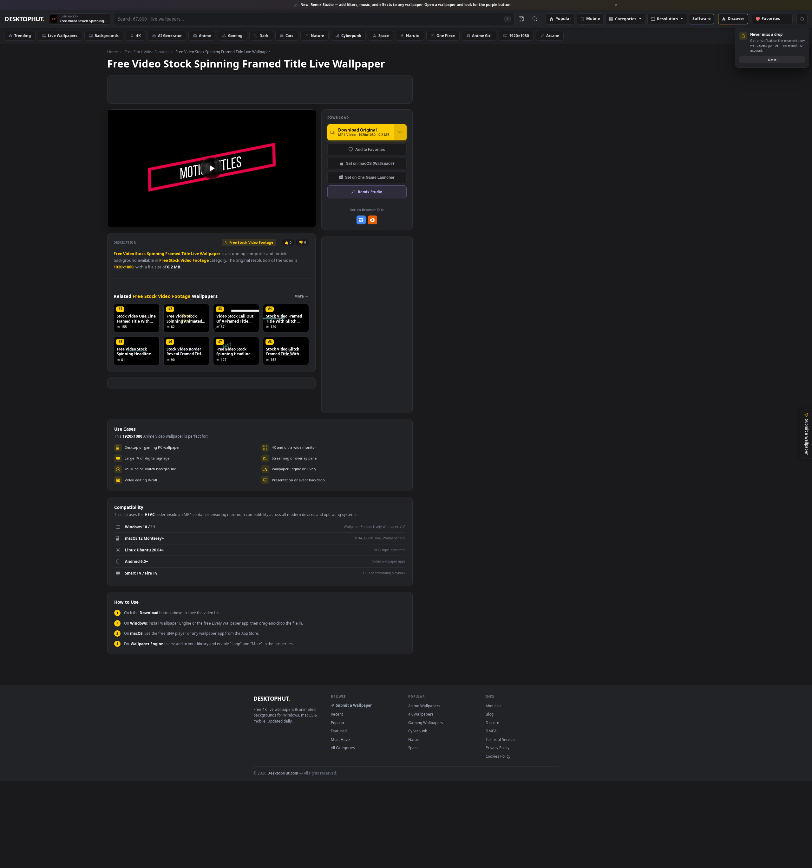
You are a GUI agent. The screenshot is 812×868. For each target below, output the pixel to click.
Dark (263, 35)
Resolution (667, 19)
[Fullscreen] (308, 222)
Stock (140, 253)
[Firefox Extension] (372, 220)
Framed (172, 253)
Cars (289, 35)
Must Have (340, 739)
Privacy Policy (497, 747)
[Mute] (273, 222)
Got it (772, 59)
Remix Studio (370, 191)
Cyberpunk (351, 35)
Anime (205, 35)
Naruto (412, 35)
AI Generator (170, 35)
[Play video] (211, 168)
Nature (317, 35)
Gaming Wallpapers (425, 722)
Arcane (552, 35)
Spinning (155, 253)
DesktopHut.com (282, 772)
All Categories (343, 747)
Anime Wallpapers (424, 705)
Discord (492, 722)
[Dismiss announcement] (616, 5)
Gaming (235, 35)
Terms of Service (500, 739)
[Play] (115, 222)
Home (112, 51)
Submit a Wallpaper (354, 705)
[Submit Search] (535, 19)
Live (195, 253)
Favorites (774, 19)
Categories (625, 19)
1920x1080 (124, 267)
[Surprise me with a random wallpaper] (521, 19)
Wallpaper (210, 253)
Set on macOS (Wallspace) (370, 163)
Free (118, 253)
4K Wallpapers (421, 714)
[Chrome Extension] (361, 220)
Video (128, 253)
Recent (337, 714)
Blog (490, 714)
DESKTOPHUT (271, 698)
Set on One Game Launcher (370, 177)
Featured (339, 730)
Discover (736, 19)
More (299, 296)
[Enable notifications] (801, 19)
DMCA (491, 730)
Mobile (593, 19)
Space (383, 35)
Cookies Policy (498, 756)
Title (185, 253)
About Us (493, 705)
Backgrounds (107, 35)
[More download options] (400, 132)
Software (701, 19)
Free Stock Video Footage (147, 51)
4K (138, 35)
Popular (563, 19)
